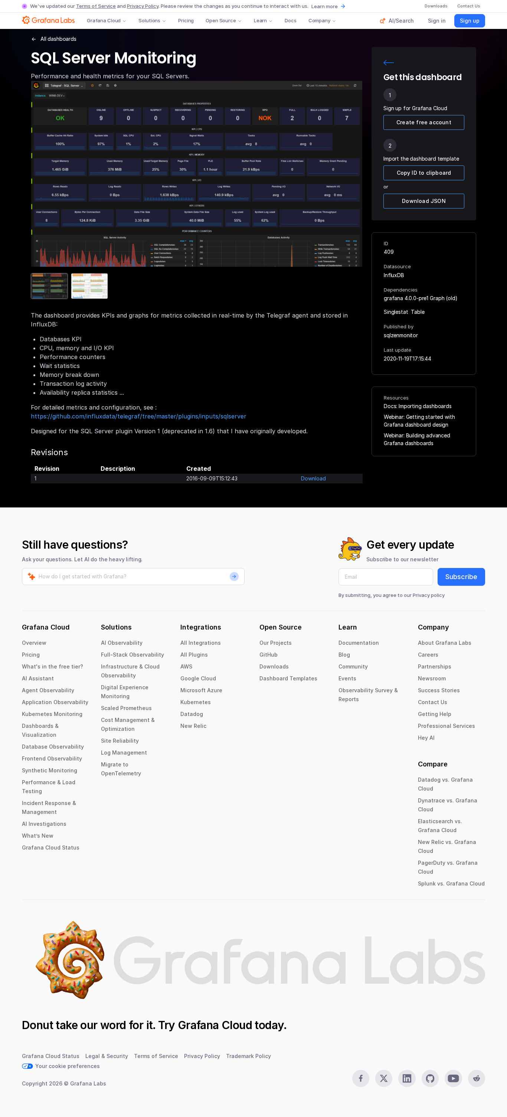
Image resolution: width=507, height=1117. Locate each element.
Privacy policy (429, 595)
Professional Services (446, 726)
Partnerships (434, 666)
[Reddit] (476, 1078)
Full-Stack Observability (132, 654)
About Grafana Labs (444, 643)
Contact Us (432, 702)
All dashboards (58, 39)
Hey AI (426, 738)
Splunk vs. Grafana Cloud (451, 883)
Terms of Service (96, 6)
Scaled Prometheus (126, 708)
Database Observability (53, 746)
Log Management (124, 752)
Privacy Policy (142, 6)
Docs (290, 20)
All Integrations (200, 643)
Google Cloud (198, 678)
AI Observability (122, 643)
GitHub (268, 654)
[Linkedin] (406, 1078)
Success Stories (439, 690)
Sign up (470, 20)
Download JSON (424, 201)
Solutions (149, 20)
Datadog (191, 714)
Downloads (274, 666)
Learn (260, 20)
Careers (428, 654)
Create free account (423, 122)
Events (347, 678)
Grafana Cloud (104, 20)
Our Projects (275, 643)
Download (313, 478)
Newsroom (432, 678)
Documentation (358, 643)
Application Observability (55, 702)
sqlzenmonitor (401, 335)
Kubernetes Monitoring (52, 714)
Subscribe (461, 577)
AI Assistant (38, 678)
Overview (34, 643)
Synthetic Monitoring (49, 770)
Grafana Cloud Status (50, 847)
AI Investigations (44, 824)
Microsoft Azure (201, 690)
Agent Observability (48, 690)
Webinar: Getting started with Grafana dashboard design (419, 421)
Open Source (221, 20)
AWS (186, 666)
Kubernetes (195, 702)
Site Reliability (120, 740)
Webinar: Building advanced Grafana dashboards (417, 439)
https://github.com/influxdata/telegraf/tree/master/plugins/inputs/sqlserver (138, 416)
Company (319, 20)
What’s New (37, 835)
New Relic (193, 726)
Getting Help (434, 714)
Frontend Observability (52, 758)
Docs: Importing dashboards (418, 406)
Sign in (437, 20)
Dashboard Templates (288, 678)
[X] (383, 1078)
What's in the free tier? (52, 666)
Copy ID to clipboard (424, 173)
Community (353, 666)
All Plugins (194, 654)
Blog (344, 654)
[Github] (430, 1078)
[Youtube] (453, 1078)
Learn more (324, 6)
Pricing (186, 20)
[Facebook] (360, 1078)
